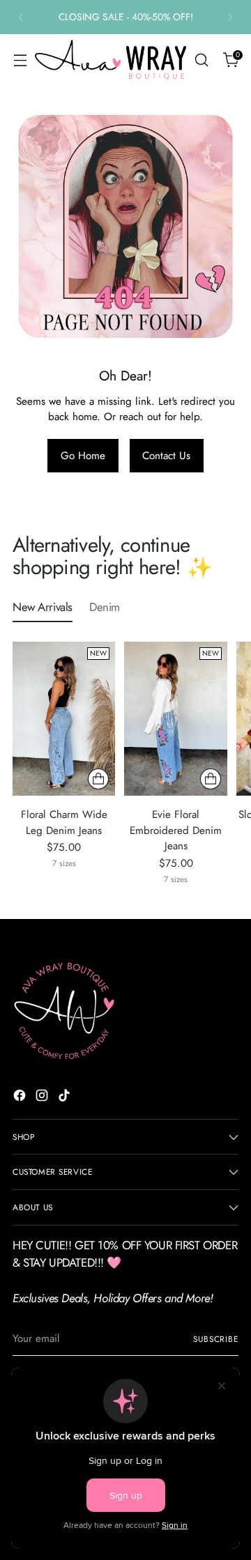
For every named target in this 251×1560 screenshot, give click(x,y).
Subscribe (215, 1339)
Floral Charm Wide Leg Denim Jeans (64, 822)
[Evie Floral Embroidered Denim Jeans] (175, 719)
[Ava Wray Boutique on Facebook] (21, 1097)
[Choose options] (98, 779)
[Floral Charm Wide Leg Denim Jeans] (64, 719)
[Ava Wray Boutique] (110, 59)
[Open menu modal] (20, 60)
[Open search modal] (201, 60)
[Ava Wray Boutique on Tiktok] (65, 1097)
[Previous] (21, 17)
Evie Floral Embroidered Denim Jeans (176, 830)
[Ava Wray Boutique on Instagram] (43, 1097)
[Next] (230, 17)
